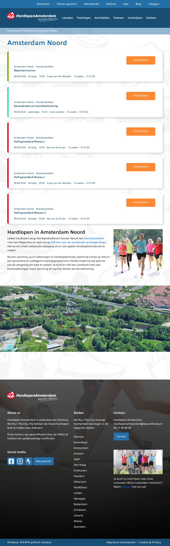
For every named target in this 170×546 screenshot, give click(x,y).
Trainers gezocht (67, 3)
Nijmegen (80, 498)
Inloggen (154, 3)
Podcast (111, 3)
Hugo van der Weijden (59, 76)
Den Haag (80, 464)
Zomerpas (43, 3)
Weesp (78, 521)
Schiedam (80, 509)
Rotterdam (80, 504)
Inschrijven (135, 17)
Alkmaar (79, 436)
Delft (77, 459)
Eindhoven (80, 470)
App (125, 3)
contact (126, 486)
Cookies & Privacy (150, 542)
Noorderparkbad (44, 66)
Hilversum (80, 481)
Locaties (67, 17)
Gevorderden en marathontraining (36, 106)
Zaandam (80, 526)
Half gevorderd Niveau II (30, 212)
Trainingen (84, 17)
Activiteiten (102, 17)
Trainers (118, 17)
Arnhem (79, 453)
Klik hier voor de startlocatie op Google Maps (78, 242)
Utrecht (78, 515)
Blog (138, 3)
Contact (151, 17)
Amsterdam (81, 448)
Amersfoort (80, 442)
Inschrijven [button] (140, 60)
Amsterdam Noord (24, 66)
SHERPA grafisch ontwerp (35, 542)
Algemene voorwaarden (121, 542)
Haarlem (79, 476)
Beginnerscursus (25, 70)
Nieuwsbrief (91, 3)
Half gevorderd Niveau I (29, 141)
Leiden (78, 493)
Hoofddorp (80, 487)
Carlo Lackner (56, 112)
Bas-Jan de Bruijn (56, 147)
